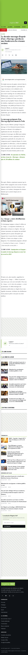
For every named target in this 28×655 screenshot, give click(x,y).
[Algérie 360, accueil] (14, 23)
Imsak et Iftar (4, 640)
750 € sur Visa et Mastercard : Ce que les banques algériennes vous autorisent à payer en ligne (16, 461)
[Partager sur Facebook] (5, 55)
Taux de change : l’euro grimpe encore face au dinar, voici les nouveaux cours (16, 468)
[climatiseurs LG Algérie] (14, 206)
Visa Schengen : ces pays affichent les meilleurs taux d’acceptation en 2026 (15, 447)
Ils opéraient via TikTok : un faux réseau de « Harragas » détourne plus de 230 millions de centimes (13, 157)
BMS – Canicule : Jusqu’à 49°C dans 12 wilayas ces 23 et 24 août (17, 440)
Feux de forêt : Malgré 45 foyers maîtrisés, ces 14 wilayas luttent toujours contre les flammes (13, 492)
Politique (3, 605)
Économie (17, 26)
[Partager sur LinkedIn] (12, 55)
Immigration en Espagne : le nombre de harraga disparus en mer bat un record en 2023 (13, 251)
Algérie (10, 26)
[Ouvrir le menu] (25, 22)
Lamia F (7, 48)
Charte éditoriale (5, 621)
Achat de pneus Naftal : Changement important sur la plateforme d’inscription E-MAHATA (15, 454)
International (4, 612)
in (13, 595)
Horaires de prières (6, 635)
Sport (24, 26)
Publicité (3, 628)
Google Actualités (5, 642)
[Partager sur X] (9, 55)
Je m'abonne (7, 526)
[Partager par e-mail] (16, 55)
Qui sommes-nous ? (6, 618)
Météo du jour (4, 637)
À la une (3, 26)
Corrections (4, 623)
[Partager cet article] (2, 55)
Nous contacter (5, 626)
